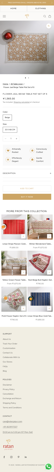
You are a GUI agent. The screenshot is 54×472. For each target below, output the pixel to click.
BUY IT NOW (27, 197)
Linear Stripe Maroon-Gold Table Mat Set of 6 (13, 244)
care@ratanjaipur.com (12, 421)
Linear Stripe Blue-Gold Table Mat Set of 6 (40, 316)
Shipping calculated (22, 102)
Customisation (9, 348)
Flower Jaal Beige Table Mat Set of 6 (18, 87)
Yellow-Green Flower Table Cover (14, 280)
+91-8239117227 (10, 427)
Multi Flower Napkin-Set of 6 (14, 316)
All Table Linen (17, 84)
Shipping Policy (9, 403)
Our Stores (7, 362)
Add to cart (27, 188)
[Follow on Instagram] (11, 457)
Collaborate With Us (11, 357)
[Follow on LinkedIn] (25, 457)
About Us (7, 339)
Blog (5, 371)
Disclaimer (7, 385)
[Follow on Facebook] (4, 457)
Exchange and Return (12, 398)
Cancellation (8, 394)
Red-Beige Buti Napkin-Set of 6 (40, 280)
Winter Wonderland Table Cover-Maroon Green (40, 244)
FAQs (5, 366)
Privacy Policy (9, 389)
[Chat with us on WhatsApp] (48, 467)
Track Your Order (10, 344)
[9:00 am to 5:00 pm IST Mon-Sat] (18, 432)
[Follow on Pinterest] (18, 457)
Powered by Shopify (36, 465)
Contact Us (8, 353)
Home (5, 84)
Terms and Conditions (12, 407)
